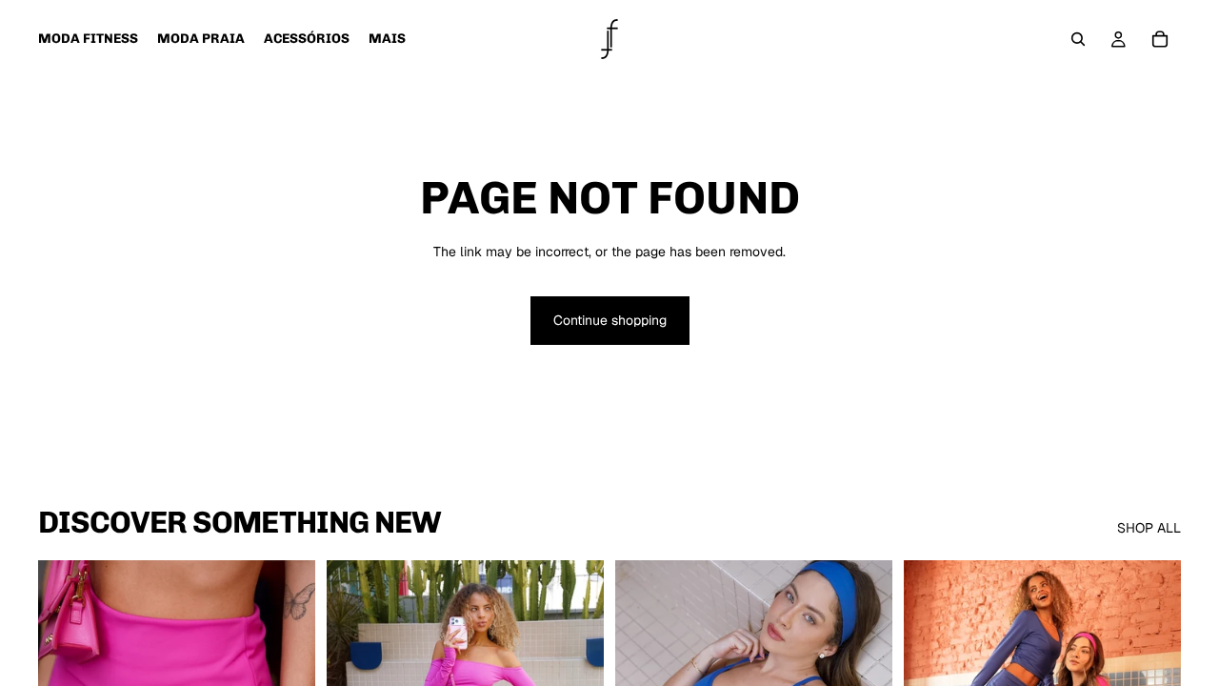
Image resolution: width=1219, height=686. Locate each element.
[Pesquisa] (1078, 39)
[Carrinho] (1160, 39)
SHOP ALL (1149, 527)
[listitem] (387, 39)
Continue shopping (610, 320)
